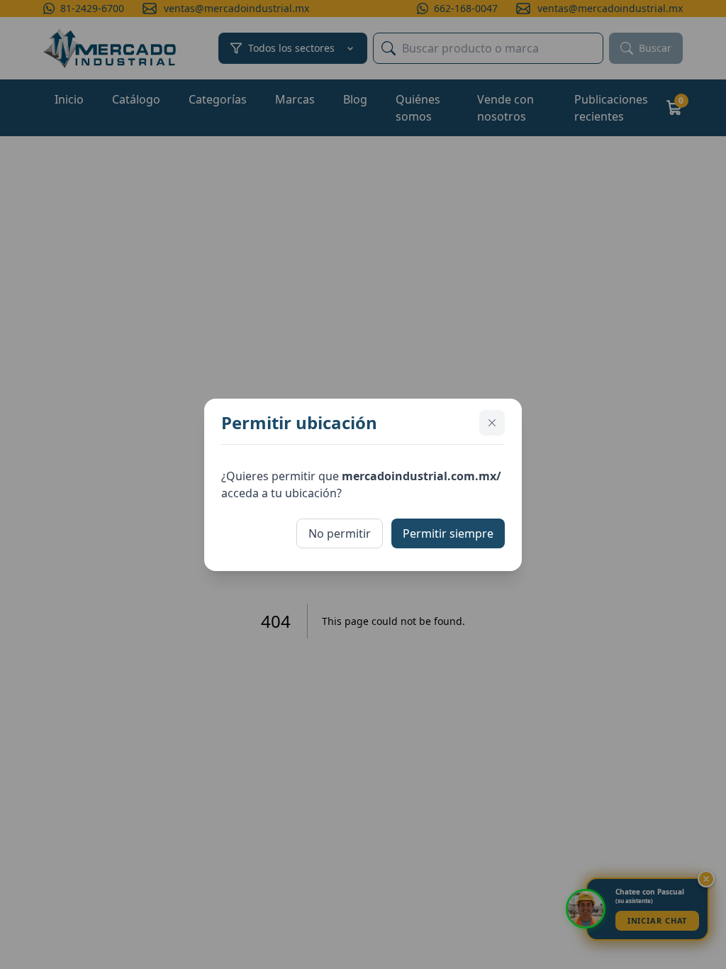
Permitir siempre (448, 533)
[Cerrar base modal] (492, 423)
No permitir (339, 533)
